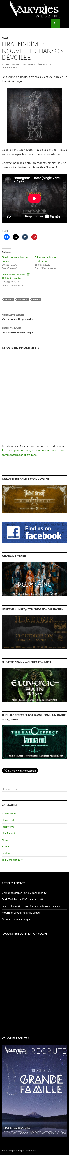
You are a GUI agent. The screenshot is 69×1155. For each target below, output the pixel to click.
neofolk (22, 299)
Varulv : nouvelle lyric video (17, 317)
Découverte (8, 820)
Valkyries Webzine (27, 64)
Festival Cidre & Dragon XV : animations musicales (31, 906)
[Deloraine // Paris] (34, 578)
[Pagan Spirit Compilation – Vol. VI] (34, 498)
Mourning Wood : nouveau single (21, 912)
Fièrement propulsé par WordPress (19, 1150)
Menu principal (64, 23)
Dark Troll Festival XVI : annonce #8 (22, 899)
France (9, 299)
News (5, 37)
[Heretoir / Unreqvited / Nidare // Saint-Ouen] (34, 631)
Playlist (6, 846)
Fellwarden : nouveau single (17, 330)
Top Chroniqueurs (12, 859)
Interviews (8, 826)
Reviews (6, 853)
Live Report (8, 833)
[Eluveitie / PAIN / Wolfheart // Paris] (34, 684)
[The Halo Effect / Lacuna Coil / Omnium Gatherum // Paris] (34, 741)
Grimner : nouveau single (16, 919)
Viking (36, 299)
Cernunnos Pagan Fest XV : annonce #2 (24, 892)
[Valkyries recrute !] (34, 1090)
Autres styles (9, 813)
